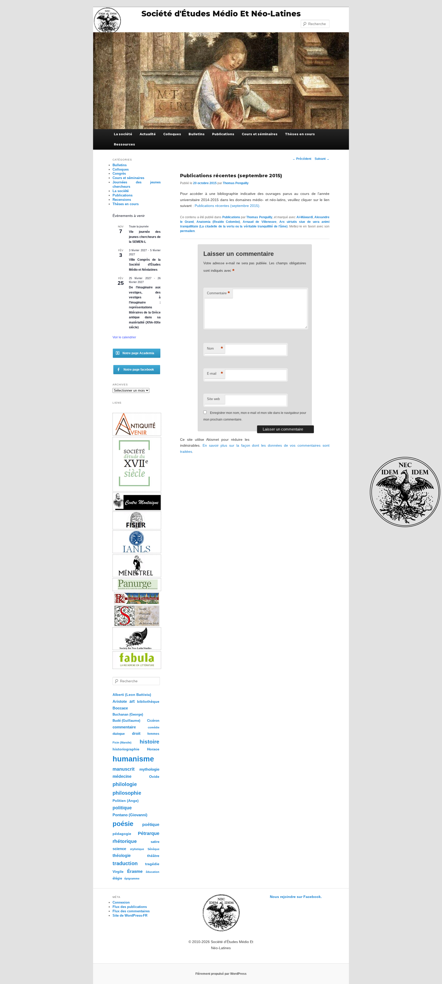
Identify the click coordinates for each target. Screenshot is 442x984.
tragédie (152, 864)
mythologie (149, 769)
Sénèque (153, 849)
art (132, 701)
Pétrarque (148, 833)
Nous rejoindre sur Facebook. (296, 897)
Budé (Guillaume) (126, 721)
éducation (152, 871)
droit (136, 733)
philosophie (127, 793)
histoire (149, 742)
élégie (117, 878)
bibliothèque (148, 701)
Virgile (118, 872)
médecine (122, 776)
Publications (223, 134)
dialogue (119, 734)
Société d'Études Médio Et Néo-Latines (221, 13)
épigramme (131, 878)
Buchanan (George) (128, 714)
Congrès (119, 173)
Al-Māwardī (304, 217)
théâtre (153, 856)
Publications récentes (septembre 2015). (227, 206)
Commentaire (218, 293)
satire (155, 842)
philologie (125, 784)
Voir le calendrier (124, 337)
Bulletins (197, 134)
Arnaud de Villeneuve (259, 222)
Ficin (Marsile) (122, 742)
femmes (153, 734)
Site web (213, 399)
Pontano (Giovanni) (130, 815)
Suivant (322, 159)
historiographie (126, 749)
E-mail (215, 373)
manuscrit (124, 769)
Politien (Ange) (126, 801)
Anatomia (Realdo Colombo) (218, 222)
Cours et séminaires (260, 134)
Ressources (124, 144)
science (119, 848)
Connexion (121, 902)
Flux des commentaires (131, 911)
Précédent (301, 159)
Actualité (148, 134)
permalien (187, 231)
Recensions (122, 200)
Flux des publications (130, 907)
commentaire (124, 727)
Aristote (120, 701)
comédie (153, 727)
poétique (150, 824)
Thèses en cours (300, 134)
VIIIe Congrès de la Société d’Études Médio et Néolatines (145, 264)
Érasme (134, 871)
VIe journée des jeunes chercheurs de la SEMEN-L (145, 237)
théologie (122, 855)
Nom (215, 348)
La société (123, 134)
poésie (123, 823)
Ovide (154, 776)
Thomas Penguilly (236, 183)
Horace (153, 749)
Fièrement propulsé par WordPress (221, 974)
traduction (125, 863)
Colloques (172, 134)
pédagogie (122, 834)
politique (122, 807)
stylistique (137, 849)
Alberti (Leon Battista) (132, 695)
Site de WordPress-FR (130, 915)
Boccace (120, 708)
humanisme (133, 759)
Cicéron (153, 721)
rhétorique (125, 841)
